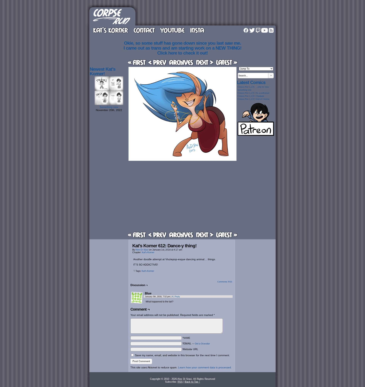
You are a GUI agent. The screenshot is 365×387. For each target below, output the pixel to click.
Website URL (190, 349)
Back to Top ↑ (192, 381)
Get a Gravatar (202, 343)
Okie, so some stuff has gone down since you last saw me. (182, 43)
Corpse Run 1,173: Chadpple (250, 96)
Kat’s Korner (110, 30)
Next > (204, 62)
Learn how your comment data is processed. (205, 367)
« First (136, 62)
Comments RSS (224, 282)
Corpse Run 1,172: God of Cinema (253, 99)
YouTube (172, 30)
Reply (177, 296)
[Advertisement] (206, 15)
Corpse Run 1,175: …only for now (253, 87)
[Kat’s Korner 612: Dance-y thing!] (182, 159)
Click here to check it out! (182, 53)
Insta (197, 30)
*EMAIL (196, 343)
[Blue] (137, 298)
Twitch (258, 30)
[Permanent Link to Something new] (109, 103)
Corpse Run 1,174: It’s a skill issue (253, 93)
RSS (271, 30)
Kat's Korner (148, 252)
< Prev (157, 62)
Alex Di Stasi (141, 249)
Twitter (252, 30)
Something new (109, 107)
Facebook (246, 30)
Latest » (226, 62)
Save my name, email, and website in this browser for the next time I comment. (182, 355)
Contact (144, 30)
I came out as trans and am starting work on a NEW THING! (182, 48)
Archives (181, 62)
